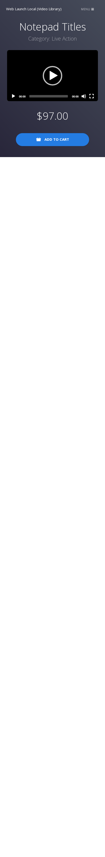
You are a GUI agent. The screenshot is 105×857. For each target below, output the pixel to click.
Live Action (64, 38)
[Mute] (83, 96)
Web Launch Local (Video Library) (34, 8)
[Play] (13, 96)
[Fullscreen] (91, 96)
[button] (52, 76)
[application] (52, 75)
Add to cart (56, 139)
